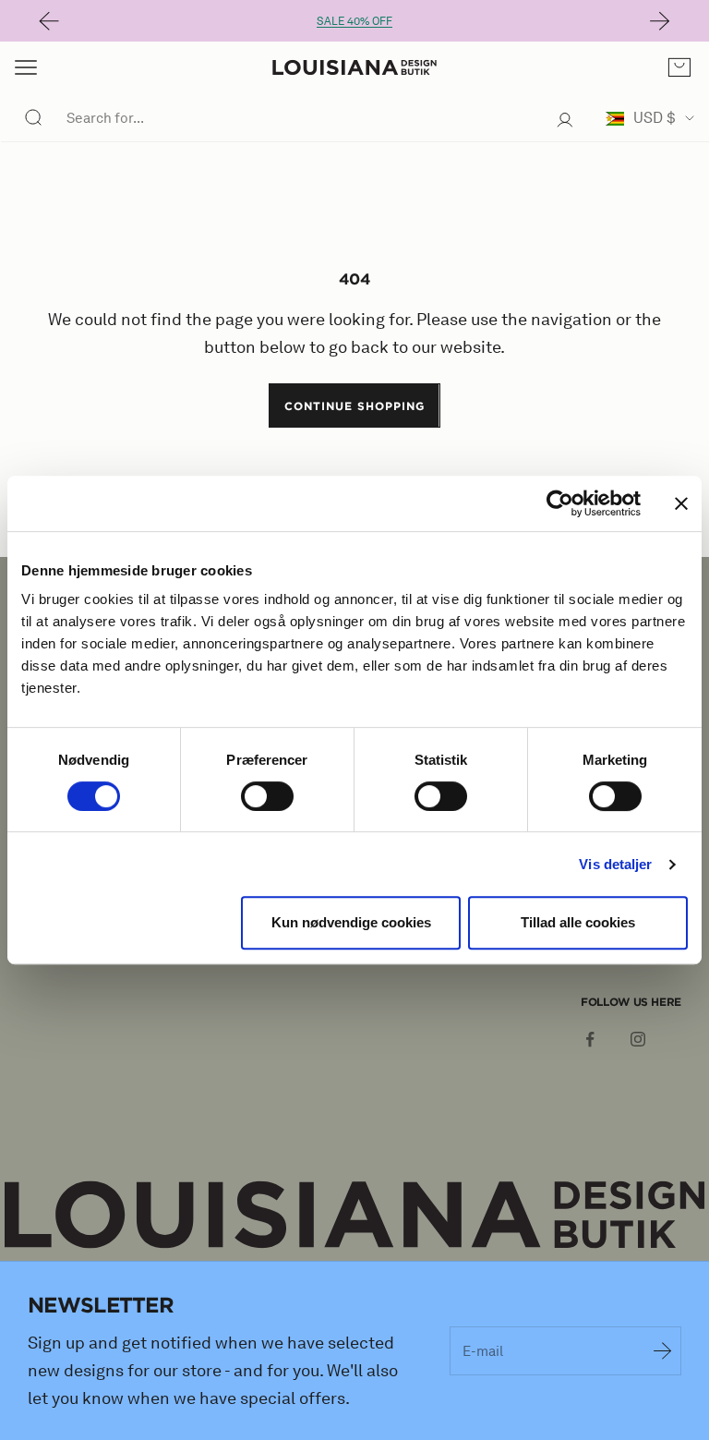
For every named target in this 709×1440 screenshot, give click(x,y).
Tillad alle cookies (578, 922)
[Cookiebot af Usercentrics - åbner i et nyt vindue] (560, 503)
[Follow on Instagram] (638, 1039)
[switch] (267, 796)
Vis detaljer (615, 864)
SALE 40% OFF (354, 21)
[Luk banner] (681, 503)
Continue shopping (354, 405)
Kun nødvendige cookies (351, 922)
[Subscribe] (662, 1350)
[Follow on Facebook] (590, 1039)
